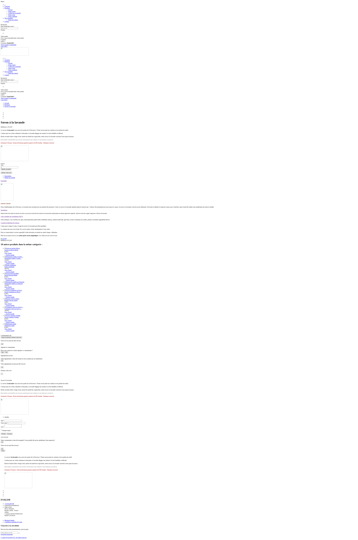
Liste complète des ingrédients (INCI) (12, 216)
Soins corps (11, 15)
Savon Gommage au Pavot (12, 292)
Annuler (3, 434)
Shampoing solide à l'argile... (12, 258)
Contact (6, 21)
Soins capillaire (12, 16)
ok (2, 344)
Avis (2, 427)
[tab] (179, 181)
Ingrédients (4, 210)
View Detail (8, 253)
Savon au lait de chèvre (11, 250)
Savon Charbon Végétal (11, 317)
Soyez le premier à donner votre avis (11, 337)
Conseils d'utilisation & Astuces (10, 223)
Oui (6, 352)
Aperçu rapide (9, 255)
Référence (4, 240)
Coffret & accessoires (14, 13)
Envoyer (9, 434)
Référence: (4, 127)
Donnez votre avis (6, 172)
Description (7, 176)
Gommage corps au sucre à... (13, 309)
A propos (7, 6)
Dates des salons (13, 20)
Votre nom (4, 423)
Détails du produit (9, 177)
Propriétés (4, 181)
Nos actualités (8, 18)
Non (2, 352)
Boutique (7, 8)
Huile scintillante (9, 267)
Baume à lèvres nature (11, 300)
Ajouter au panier (6, 169)
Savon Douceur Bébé (10, 275)
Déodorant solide (9, 325)
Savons (10, 10)
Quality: (6, 417)
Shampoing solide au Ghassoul (13, 283)
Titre (2, 421)
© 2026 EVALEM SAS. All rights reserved (13, 537)
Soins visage (12, 11)
